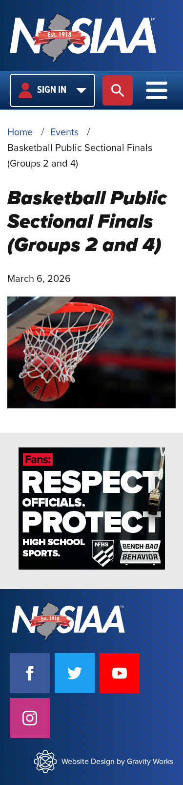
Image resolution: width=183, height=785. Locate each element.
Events (64, 132)
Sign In (51, 90)
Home (20, 132)
